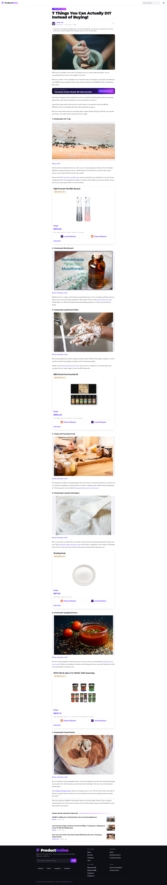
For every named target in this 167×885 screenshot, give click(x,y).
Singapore (90, 873)
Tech (89, 860)
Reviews (90, 855)
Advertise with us (115, 855)
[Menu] (163, 3)
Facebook (67, 868)
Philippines (90, 876)
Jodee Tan (59, 22)
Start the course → (106, 91)
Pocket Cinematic (115, 857)
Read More (57, 241)
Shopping (90, 857)
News (89, 852)
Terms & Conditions (116, 867)
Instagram (57, 868)
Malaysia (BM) (91, 870)
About (111, 852)
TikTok (49, 868)
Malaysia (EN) (91, 867)
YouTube (40, 868)
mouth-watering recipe (62, 791)
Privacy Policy (114, 870)
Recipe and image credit (59, 293)
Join (73, 860)
